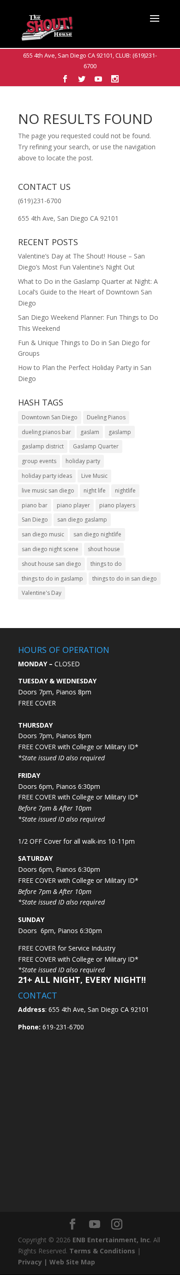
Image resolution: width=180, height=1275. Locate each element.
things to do (106, 564)
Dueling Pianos (106, 417)
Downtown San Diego (50, 417)
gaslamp (119, 432)
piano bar (35, 505)
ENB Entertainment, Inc (111, 1239)
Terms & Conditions (102, 1250)
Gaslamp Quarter (96, 446)
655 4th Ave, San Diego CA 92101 (68, 55)
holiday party (83, 461)
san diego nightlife (97, 534)
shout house (104, 549)
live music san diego (48, 490)
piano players (117, 505)
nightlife (125, 490)
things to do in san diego (124, 578)
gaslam (89, 432)
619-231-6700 (62, 1026)
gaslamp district (43, 446)
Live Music (94, 476)
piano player (73, 505)
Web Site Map (72, 1261)
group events (39, 461)
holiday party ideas (47, 476)
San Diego (35, 519)
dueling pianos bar (46, 432)
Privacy (30, 1261)
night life (95, 490)
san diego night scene (50, 549)
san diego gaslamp (82, 519)
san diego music (43, 534)
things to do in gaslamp (52, 578)
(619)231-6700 (39, 200)
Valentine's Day (41, 593)
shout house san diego (51, 564)
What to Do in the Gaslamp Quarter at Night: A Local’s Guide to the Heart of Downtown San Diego (88, 292)
